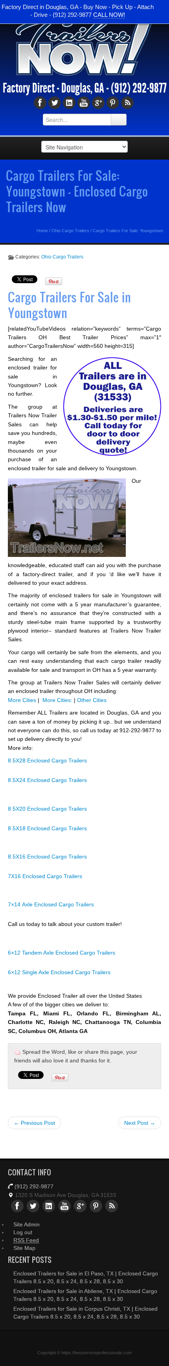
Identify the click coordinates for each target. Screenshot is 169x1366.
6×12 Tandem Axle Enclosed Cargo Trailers (61, 952)
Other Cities (92, 700)
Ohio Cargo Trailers (70, 230)
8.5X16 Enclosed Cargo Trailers (47, 856)
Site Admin (26, 1224)
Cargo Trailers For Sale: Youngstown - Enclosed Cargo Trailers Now (77, 191)
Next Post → (139, 1123)
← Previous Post (34, 1123)
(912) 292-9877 (139, 88)
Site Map (24, 1248)
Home (42, 230)
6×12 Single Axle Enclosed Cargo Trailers (59, 972)
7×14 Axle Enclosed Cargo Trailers (51, 904)
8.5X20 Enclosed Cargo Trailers (47, 809)
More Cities (22, 700)
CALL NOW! (109, 14)
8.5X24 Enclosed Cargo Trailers (47, 780)
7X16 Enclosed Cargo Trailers (45, 876)
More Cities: (57, 700)
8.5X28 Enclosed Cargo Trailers (47, 760)
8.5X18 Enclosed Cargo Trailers (47, 828)
